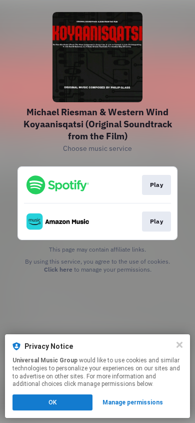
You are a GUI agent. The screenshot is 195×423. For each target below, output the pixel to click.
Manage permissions (132, 402)
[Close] (180, 345)
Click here (58, 269)
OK (52, 402)
